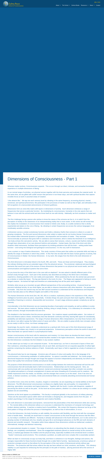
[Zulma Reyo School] (13, 4)
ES (99, 2)
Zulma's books (75, 5)
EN (95, 2)
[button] (58, 5)
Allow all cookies (94, 456)
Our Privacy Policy (27, 458)
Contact (98, 5)
